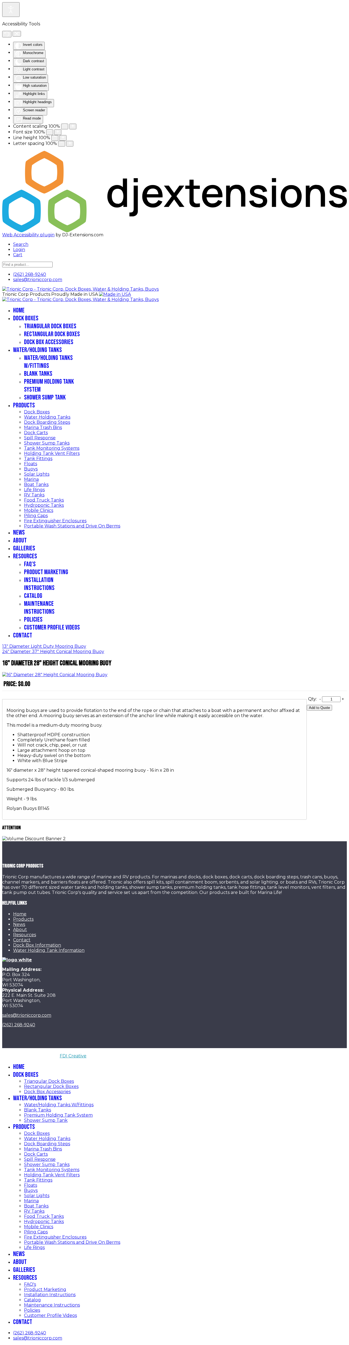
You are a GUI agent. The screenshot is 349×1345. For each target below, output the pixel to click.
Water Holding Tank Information (49, 950)
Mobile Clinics (38, 510)
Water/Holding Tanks (37, 350)
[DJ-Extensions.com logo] (174, 153)
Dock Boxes (25, 318)
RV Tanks (34, 494)
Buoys (31, 469)
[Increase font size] (57, 132)
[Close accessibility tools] (17, 34)
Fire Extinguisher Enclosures (55, 520)
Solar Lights (36, 474)
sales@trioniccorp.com (37, 279)
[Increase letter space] (69, 144)
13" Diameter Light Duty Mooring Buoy (44, 646)
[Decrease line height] (54, 138)
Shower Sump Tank (45, 397)
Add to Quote (319, 708)
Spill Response (40, 437)
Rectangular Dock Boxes (52, 334)
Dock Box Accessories (48, 342)
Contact (22, 635)
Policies (33, 620)
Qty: (312, 699)
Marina (31, 479)
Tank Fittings (38, 458)
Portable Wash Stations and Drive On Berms (72, 526)
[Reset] (6, 34)
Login (19, 249)
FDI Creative (73, 1055)
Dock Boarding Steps (47, 422)
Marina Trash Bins (43, 427)
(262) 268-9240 (29, 274)
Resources (25, 556)
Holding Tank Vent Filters (52, 453)
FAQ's (30, 564)
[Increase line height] (63, 138)
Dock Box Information (37, 945)
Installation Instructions (39, 584)
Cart (17, 254)
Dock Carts (36, 432)
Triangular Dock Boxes (50, 326)
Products (24, 405)
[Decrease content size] (64, 126)
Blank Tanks (38, 374)
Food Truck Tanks (44, 500)
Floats (30, 463)
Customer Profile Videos (52, 627)
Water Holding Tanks (47, 417)
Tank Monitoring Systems (51, 448)
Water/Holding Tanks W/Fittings (48, 362)
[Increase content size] (72, 126)
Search (20, 244)
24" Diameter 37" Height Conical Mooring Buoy (53, 651)
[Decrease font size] (49, 132)
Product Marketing (46, 572)
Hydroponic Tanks (44, 505)
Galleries (24, 548)
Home (19, 310)
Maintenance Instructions (39, 608)
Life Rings (34, 489)
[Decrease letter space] (61, 144)
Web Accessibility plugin (28, 234)
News (19, 532)
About (20, 540)
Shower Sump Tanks (47, 443)
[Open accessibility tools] (11, 9)
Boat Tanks (36, 484)
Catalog (33, 596)
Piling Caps (36, 515)
